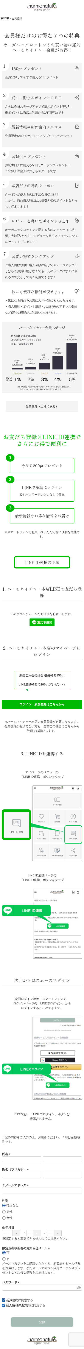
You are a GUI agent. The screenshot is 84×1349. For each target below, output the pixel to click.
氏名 (7, 1154)
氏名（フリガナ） (16, 1169)
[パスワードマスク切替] (79, 1287)
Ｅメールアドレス (16, 1185)
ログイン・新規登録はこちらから (42, 704)
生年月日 (8, 1227)
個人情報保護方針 (18, 1305)
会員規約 (12, 1300)
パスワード (11, 1282)
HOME (5, 18)
